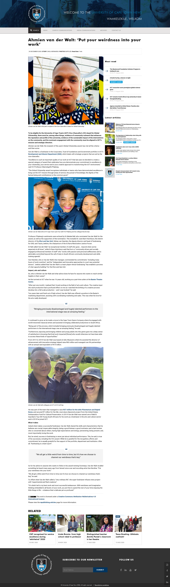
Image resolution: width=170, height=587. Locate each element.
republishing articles (48, 502)
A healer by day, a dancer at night (120, 78)
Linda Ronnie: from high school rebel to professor (69, 535)
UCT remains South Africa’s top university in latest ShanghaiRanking (125, 98)
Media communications (86, 30)
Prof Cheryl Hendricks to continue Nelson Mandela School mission (126, 159)
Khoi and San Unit (46, 241)
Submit (100, 570)
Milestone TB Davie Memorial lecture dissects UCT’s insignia (128, 125)
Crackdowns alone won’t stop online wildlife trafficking (127, 147)
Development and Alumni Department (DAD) (45, 154)
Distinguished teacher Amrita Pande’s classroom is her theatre (99, 536)
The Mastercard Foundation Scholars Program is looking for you (125, 70)
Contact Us (116, 30)
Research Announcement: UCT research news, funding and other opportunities (128, 171)
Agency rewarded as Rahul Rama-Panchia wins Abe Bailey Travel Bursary (124, 107)
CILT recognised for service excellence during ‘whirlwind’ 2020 (41, 536)
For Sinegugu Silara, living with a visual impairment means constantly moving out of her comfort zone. (129, 139)
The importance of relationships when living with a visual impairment (128, 136)
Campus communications (62, 30)
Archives (103, 30)
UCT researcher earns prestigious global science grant (125, 88)
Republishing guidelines (102, 585)
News (45, 30)
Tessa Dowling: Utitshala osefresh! (127, 535)
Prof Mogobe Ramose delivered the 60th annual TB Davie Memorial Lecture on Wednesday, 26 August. (128, 128)
